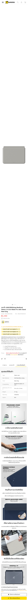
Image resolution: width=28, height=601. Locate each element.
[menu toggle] (2, 2)
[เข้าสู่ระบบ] (21, 2)
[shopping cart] (25, 2)
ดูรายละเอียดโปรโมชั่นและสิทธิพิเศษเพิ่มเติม (12, 327)
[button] (12, 304)
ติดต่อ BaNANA (14, 355)
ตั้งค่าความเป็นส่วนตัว (15, 594)
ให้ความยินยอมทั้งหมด (15, 598)
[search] (17, 2)
